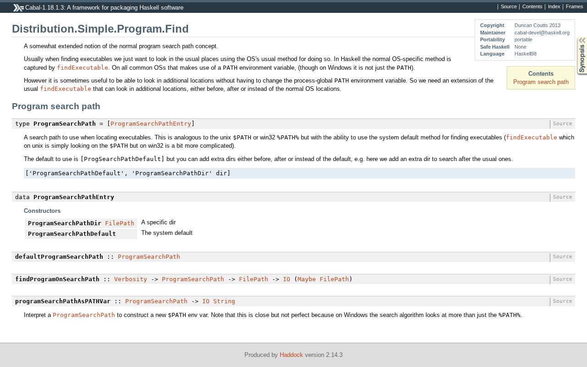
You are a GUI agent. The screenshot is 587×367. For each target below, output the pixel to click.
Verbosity (130, 279)
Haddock (291, 354)
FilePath (119, 223)
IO (286, 279)
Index (554, 7)
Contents (532, 7)
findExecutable (82, 67)
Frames (574, 7)
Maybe (307, 279)
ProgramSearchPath (149, 256)
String (224, 301)
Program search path (541, 81)
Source (509, 7)
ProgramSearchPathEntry (151, 123)
